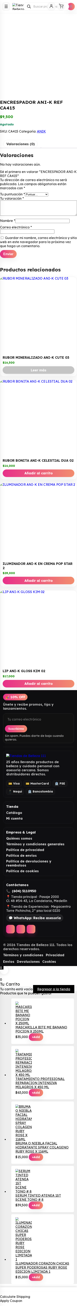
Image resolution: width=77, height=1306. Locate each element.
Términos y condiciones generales (35, 844)
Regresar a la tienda (53, 989)
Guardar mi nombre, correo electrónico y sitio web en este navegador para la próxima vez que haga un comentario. (38, 242)
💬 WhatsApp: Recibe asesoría (35, 918)
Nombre (7, 221)
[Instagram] (20, 929)
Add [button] (36, 1037)
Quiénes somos (19, 838)
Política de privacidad (25, 850)
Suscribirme (16, 728)
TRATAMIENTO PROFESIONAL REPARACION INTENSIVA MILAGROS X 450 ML (40, 1083)
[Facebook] (10, 929)
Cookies (49, 962)
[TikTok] (31, 929)
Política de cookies (22, 871)
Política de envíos (21, 855)
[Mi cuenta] (51, 6)
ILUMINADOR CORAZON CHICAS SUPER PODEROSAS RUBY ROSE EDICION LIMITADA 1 (42, 1267)
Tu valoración (12, 198)
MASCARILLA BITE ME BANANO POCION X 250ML (41, 1029)
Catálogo (14, 813)
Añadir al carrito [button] (38, 473)
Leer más (38, 370)
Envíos (8, 962)
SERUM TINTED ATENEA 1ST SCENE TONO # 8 (38, 1197)
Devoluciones (28, 962)
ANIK (41, 131)
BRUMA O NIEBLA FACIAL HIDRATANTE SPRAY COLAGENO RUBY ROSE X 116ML (42, 1147)
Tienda (12, 807)
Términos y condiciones (23, 955)
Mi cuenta (14, 818)
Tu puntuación (12, 194)
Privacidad (55, 955)
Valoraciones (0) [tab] (20, 144)
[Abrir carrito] (61, 6)
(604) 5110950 (24, 891)
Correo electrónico (16, 227)
